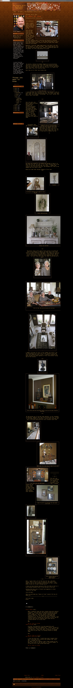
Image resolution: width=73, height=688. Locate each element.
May (16, 96)
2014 (16, 91)
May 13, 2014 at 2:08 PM (34, 645)
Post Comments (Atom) (38, 677)
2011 (16, 108)
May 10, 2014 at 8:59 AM (34, 623)
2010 (16, 110)
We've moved (17, 681)
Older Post (57, 675)
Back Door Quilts (18, 35)
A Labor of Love (33, 16)
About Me (16, 84)
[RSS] (14, 684)
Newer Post (27, 675)
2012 (16, 107)
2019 (16, 88)
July (17, 95)
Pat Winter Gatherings (31, 636)
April (17, 104)
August (17, 94)
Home (42, 675)
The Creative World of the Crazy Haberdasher (19, 7)
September (18, 92)
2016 (16, 89)
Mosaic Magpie (29, 609)
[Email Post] (26, 603)
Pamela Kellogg (29, 624)
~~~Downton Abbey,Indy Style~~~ (19, 99)
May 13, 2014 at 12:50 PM (34, 635)
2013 (16, 105)
